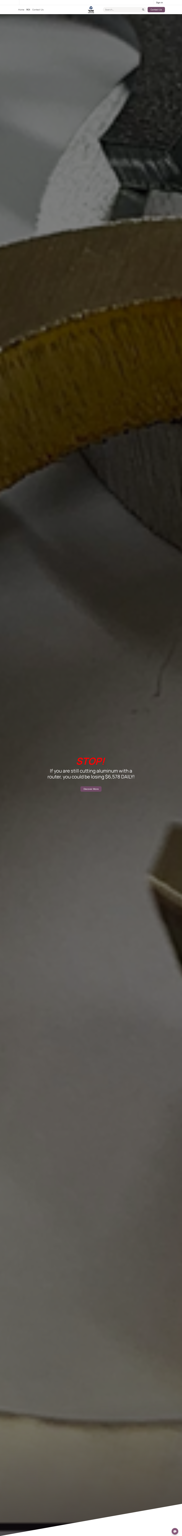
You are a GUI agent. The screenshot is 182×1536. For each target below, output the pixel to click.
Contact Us (156, 9)
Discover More (91, 789)
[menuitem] (21, 9)
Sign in (159, 2)
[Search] (143, 9)
